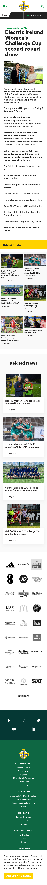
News (23, 838)
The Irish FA (23, 835)
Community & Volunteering (23, 803)
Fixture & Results (23, 817)
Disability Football (23, 799)
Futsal (23, 806)
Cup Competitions (23, 820)
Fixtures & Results (23, 767)
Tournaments (23, 771)
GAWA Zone (23, 781)
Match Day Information (23, 778)
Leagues (23, 824)
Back (4, 15)
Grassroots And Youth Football (23, 796)
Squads (23, 774)
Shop (23, 842)
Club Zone (23, 785)
